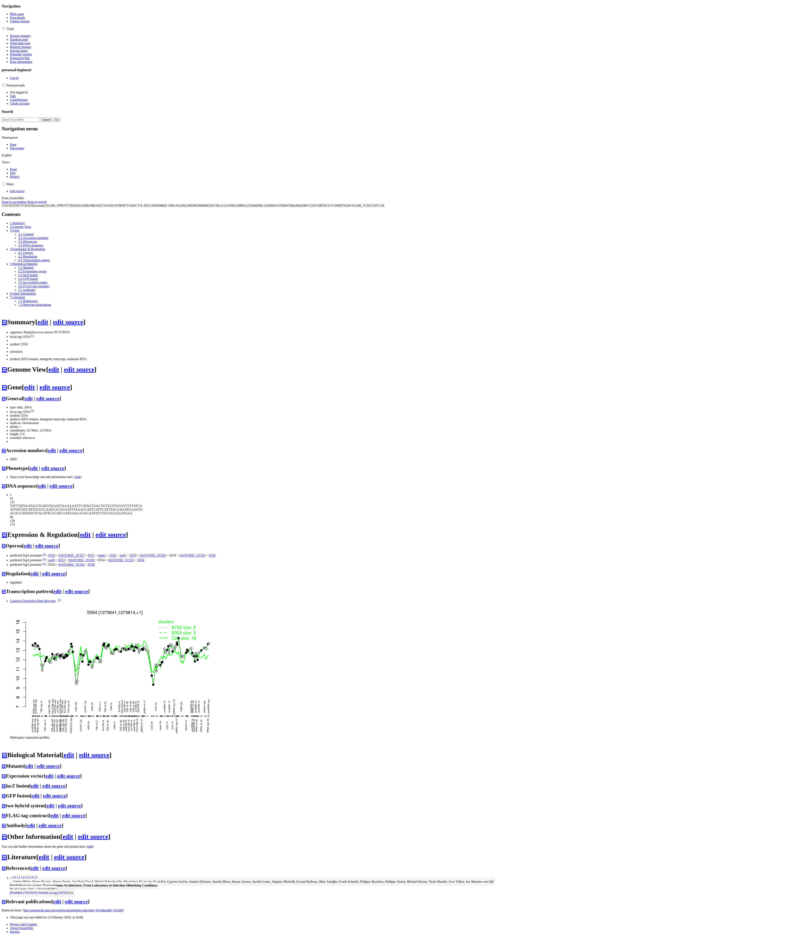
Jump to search (37, 202)
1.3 (27, 876)
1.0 (14, 876)
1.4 (31, 876)
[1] (32, 335)
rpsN (123, 555)
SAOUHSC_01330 (153, 555)
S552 (112, 555)
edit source (68, 322)
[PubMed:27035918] (23, 893)
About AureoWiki (21, 928)
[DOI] (63, 893)
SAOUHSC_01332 (192, 555)
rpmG (102, 555)
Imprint (14, 931)
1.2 (23, 876)
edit (43, 322)
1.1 (18, 876)
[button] (3, 28)
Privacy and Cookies (23, 924)
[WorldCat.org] (48, 893)
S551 (91, 555)
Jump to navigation (14, 202)
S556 (212, 555)
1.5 (36, 876)
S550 (51, 555)
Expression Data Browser (32, 601)
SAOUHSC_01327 (71, 555)
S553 (133, 555)
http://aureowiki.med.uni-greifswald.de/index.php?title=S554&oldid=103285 (73, 910)
